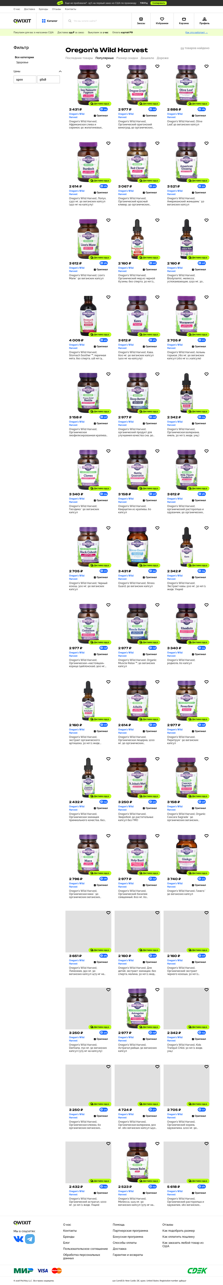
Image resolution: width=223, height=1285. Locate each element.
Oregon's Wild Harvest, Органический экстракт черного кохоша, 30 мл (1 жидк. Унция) (182, 971)
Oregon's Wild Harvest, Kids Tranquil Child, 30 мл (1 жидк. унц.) (185, 1048)
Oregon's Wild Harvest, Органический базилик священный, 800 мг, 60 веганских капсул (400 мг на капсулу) (136, 894)
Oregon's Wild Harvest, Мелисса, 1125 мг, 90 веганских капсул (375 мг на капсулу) (135, 1201)
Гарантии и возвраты (128, 1254)
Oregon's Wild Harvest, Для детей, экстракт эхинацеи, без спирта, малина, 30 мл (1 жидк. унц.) (137, 971)
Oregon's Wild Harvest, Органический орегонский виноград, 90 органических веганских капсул (135, 124)
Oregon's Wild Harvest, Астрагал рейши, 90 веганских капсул (137, 1048)
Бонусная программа (128, 1236)
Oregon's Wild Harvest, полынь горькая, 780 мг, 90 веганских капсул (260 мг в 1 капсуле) (186, 355)
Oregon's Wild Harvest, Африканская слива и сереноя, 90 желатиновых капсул (85, 124)
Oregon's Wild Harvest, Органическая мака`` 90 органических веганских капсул (84, 894)
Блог (66, 1242)
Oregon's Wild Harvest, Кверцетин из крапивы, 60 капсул (134, 509)
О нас (17, 9)
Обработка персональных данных (81, 1256)
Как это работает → (196, 32)
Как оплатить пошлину (178, 1236)
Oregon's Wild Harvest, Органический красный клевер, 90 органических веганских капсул (133, 201)
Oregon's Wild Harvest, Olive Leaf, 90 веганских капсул (184, 123)
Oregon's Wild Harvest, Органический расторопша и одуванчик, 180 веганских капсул (185, 1201)
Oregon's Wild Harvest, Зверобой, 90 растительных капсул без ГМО (135, 817)
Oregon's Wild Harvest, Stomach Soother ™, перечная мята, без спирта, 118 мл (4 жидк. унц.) (87, 355)
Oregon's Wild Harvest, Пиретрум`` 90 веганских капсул (182, 740)
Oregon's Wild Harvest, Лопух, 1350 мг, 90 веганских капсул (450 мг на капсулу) (87, 201)
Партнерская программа (130, 1230)
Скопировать (158, 3)
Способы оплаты (125, 1242)
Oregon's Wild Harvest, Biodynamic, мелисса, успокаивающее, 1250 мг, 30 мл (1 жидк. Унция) (185, 278)
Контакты (70, 9)
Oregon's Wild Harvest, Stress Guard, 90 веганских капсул (136, 585)
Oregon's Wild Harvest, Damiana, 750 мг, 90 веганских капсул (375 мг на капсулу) (88, 1048)
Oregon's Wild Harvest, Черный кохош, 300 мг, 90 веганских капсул (88, 586)
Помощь (119, 1224)
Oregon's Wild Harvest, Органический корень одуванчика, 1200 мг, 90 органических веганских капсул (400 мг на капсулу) (184, 1124)
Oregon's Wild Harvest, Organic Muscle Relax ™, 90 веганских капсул (137, 663)
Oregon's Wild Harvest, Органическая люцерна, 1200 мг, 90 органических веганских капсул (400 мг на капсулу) (136, 740)
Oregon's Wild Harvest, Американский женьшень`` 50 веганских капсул (185, 201)
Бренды (43, 9)
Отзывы (56, 9)
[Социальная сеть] (18, 1239)
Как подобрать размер (178, 1230)
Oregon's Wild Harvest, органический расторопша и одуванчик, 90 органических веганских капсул (185, 509)
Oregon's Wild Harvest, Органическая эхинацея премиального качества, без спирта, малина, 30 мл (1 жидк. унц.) (88, 817)
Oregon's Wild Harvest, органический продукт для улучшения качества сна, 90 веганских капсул (135, 432)
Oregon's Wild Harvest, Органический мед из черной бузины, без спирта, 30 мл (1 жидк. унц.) (136, 278)
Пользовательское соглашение (85, 1248)
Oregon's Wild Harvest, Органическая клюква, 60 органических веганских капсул (85, 1124)
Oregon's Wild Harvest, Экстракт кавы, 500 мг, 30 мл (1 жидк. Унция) (186, 586)
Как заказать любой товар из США (182, 1244)
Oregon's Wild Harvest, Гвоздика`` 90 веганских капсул (84, 509)
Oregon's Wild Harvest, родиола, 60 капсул (181, 661)
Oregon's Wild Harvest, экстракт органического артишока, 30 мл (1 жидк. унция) (84, 740)
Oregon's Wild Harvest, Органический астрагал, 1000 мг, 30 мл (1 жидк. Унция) (87, 1201)
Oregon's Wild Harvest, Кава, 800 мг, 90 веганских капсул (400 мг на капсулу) (136, 355)
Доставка (29, 9)
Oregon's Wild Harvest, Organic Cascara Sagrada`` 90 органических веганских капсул (186, 817)
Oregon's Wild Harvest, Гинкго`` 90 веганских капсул (186, 892)
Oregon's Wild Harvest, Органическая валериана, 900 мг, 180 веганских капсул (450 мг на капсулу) (137, 1124)
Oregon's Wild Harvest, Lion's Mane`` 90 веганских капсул (87, 277)
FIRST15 (144, 3)
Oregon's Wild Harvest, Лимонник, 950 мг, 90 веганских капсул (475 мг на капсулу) (86, 971)
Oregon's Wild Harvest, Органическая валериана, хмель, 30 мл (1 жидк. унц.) (183, 432)
